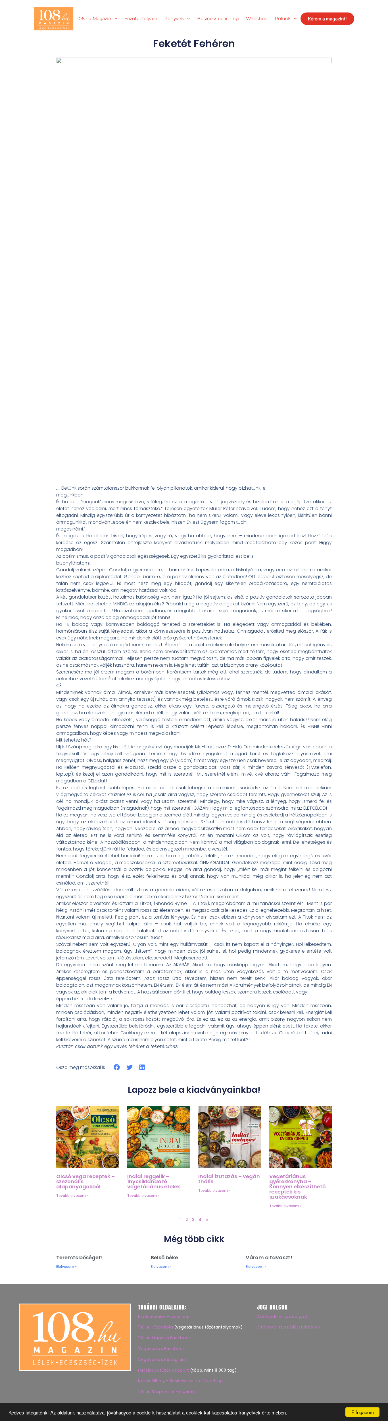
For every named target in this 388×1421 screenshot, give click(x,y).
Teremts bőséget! (79, 1257)
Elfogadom (362, 1412)
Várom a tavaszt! (269, 1257)
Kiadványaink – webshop (164, 1316)
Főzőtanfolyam (140, 18)
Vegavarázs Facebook (161, 1348)
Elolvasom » (66, 1266)
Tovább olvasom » (72, 1195)
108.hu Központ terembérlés (167, 1391)
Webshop (257, 18)
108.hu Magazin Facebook (164, 1338)
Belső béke (164, 1257)
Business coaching (218, 18)
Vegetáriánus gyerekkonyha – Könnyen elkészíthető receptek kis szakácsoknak (297, 1186)
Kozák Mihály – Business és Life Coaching (180, 1381)
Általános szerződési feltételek (289, 1327)
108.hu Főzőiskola (155, 1327)
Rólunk (283, 18)
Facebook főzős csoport (163, 1370)
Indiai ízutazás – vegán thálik (229, 1179)
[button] (117, 1067)
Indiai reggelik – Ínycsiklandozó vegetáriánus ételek (153, 1181)
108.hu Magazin (94, 18)
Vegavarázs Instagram (162, 1359)
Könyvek (174, 18)
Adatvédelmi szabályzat (282, 1316)
